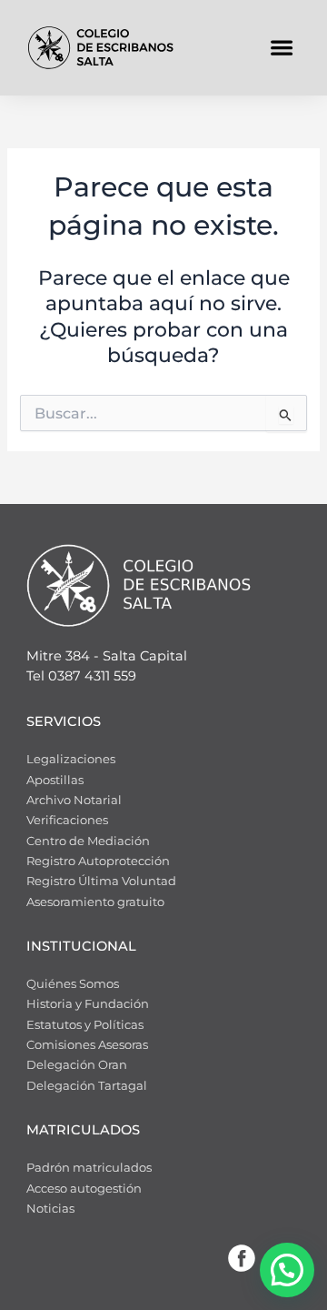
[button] (281, 48)
